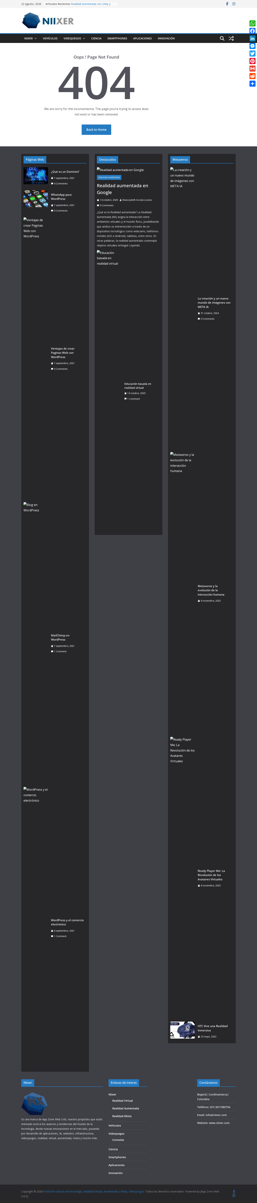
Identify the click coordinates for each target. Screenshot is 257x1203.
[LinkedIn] (252, 38)
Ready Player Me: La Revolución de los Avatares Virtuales (211, 875)
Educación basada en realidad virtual (137, 386)
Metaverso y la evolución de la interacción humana (211, 590)
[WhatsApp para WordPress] (36, 202)
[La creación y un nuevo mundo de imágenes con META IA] (182, 308)
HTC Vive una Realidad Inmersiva (213, 1028)
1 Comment (60, 651)
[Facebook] (252, 31)
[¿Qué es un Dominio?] (36, 177)
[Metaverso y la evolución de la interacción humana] (182, 593)
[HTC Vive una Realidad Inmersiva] (182, 1031)
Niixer (28, 38)
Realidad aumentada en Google (122, 188)
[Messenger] (252, 46)
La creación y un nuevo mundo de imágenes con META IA (214, 302)
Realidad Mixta (122, 1116)
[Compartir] (252, 83)
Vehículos (50, 38)
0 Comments (61, 183)
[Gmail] (252, 68)
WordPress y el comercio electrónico (67, 922)
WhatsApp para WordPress (61, 197)
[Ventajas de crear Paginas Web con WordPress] (36, 358)
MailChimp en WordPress (60, 637)
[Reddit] (252, 76)
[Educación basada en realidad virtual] (109, 391)
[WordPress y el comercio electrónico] (36, 928)
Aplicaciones (142, 38)
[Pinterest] (252, 61)
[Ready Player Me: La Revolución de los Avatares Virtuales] (182, 878)
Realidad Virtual (122, 1100)
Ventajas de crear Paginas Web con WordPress (63, 353)
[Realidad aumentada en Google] (128, 170)
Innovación (166, 38)
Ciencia (96, 38)
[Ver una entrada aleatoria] (231, 38)
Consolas (118, 1140)
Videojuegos (72, 38)
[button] (35, 38)
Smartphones (117, 38)
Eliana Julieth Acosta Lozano (137, 200)
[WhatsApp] (252, 23)
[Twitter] (252, 53)
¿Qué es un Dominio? (65, 171)
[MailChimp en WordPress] (36, 643)
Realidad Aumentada (109, 177)
